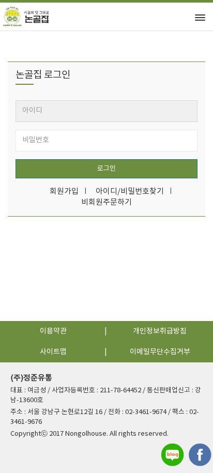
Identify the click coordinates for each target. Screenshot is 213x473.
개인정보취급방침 (160, 331)
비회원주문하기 (106, 202)
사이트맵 (53, 352)
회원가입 (64, 191)
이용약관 (53, 331)
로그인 (106, 169)
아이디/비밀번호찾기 (130, 191)
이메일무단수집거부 (160, 352)
